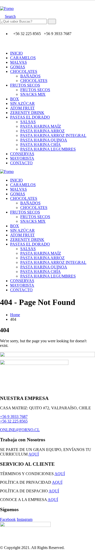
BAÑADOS (30, 76)
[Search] (52, 21)
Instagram (24, 519)
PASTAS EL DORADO (30, 117)
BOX (14, 99)
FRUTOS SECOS (25, 85)
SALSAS (28, 122)
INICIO (16, 53)
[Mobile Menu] (1, 4)
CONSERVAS (22, 154)
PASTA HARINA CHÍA (40, 144)
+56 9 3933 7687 (14, 416)
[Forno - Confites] (7, 8)
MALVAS (18, 62)
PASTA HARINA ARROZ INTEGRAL (53, 135)
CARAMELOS (23, 58)
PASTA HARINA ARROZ (42, 131)
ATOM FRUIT (22, 108)
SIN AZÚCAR (22, 103)
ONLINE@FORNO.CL (20, 430)
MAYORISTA (22, 158)
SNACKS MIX (33, 94)
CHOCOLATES (23, 71)
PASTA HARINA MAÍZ (40, 126)
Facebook (8, 519)
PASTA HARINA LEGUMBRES (48, 149)
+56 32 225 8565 (14, 421)
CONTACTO (21, 163)
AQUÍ (33, 454)
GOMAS (17, 67)
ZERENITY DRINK (27, 112)
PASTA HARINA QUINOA (43, 140)
